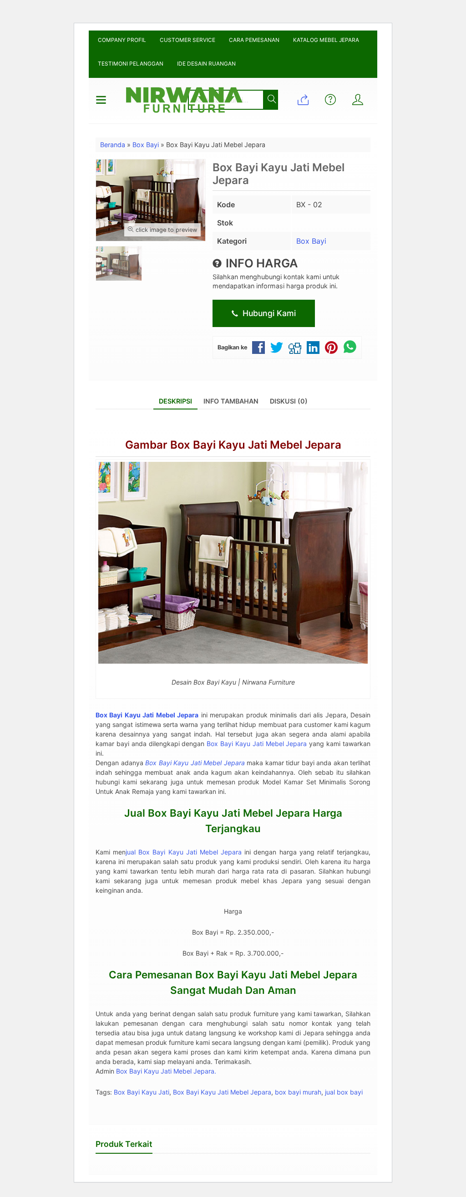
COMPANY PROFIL (122, 39)
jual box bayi (344, 1092)
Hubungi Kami (268, 313)
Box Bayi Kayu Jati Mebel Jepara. (166, 1071)
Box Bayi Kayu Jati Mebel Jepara (257, 743)
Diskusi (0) (289, 401)
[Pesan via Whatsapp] (303, 100)
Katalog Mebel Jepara (326, 39)
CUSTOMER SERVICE (187, 39)
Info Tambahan (230, 401)
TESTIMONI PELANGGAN (130, 63)
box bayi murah (298, 1092)
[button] (270, 100)
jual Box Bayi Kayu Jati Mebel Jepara (184, 852)
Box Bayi (311, 241)
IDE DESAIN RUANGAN (206, 63)
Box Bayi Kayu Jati (141, 1092)
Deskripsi (175, 401)
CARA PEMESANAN (254, 39)
